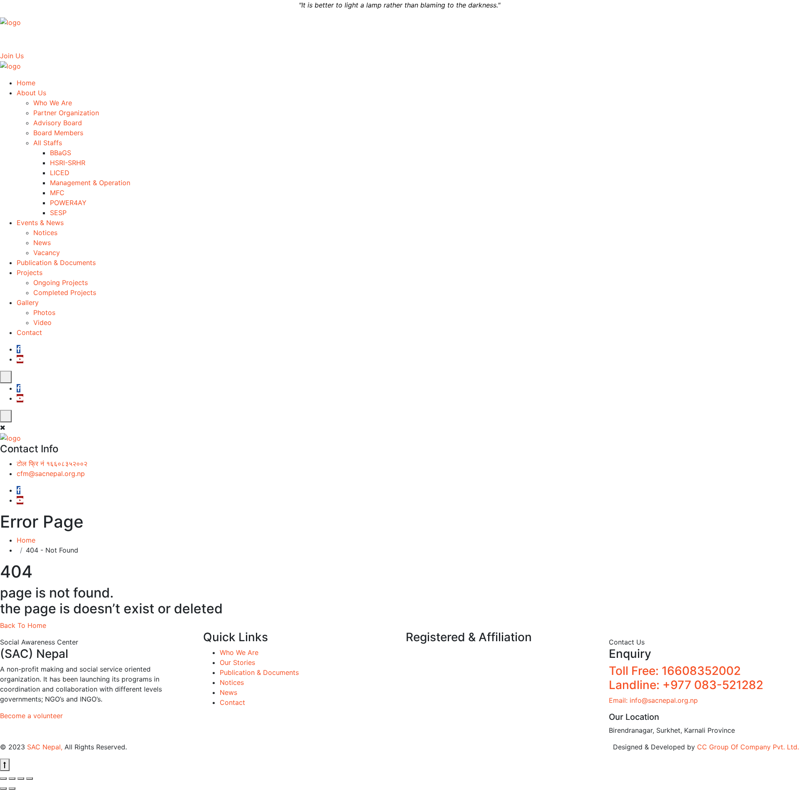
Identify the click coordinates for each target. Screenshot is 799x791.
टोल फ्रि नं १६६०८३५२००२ (547, 39)
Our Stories (237, 662)
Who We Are (52, 103)
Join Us (12, 56)
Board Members (58, 133)
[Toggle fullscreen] (12, 778)
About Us (31, 93)
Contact (29, 332)
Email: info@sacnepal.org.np (653, 700)
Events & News (40, 222)
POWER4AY (68, 202)
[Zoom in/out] (3, 778)
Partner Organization (66, 113)
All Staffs (47, 143)
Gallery (28, 302)
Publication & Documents (56, 262)
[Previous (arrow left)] (3, 788)
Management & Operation (90, 183)
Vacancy (46, 252)
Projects (29, 272)
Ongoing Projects (60, 282)
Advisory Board (57, 123)
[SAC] (10, 21)
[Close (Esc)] (29, 778)
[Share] (20, 778)
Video (42, 322)
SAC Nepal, (44, 747)
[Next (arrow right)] (12, 788)
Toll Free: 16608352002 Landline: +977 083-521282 (686, 678)
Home (26, 83)
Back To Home (23, 625)
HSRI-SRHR (67, 163)
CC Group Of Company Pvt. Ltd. (748, 747)
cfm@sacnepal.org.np (625, 39)
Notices (45, 232)
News (42, 242)
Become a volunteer (31, 716)
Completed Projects (64, 292)
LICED (59, 173)
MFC (57, 192)
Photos (44, 312)
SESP (58, 212)
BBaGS (60, 153)
